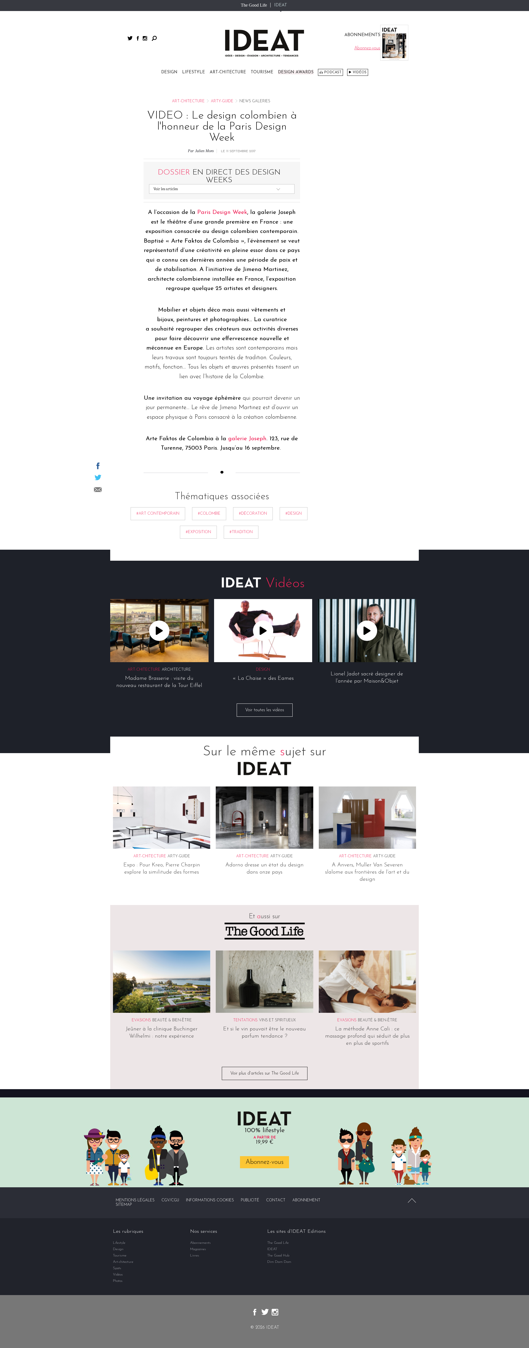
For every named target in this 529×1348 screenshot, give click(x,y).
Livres (194, 1255)
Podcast (332, 72)
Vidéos (359, 72)
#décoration (253, 514)
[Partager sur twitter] (98, 477)
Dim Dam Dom (279, 1262)
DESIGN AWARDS (296, 72)
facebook (137, 38)
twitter (130, 38)
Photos (118, 1281)
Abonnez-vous (264, 1162)
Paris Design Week (222, 212)
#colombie (209, 514)
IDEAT (280, 5)
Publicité (250, 1200)
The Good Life (254, 5)
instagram (145, 38)
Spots (117, 1268)
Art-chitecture (228, 72)
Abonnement (306, 1200)
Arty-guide (222, 101)
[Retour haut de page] (412, 1200)
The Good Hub (278, 1255)
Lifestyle (193, 72)
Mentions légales (135, 1200)
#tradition (241, 532)
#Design (293, 514)
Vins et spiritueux (277, 1021)
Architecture (176, 670)
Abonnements (200, 1243)
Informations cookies (210, 1200)
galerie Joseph (247, 439)
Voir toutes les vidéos (264, 710)
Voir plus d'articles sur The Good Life (264, 1074)
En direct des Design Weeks (219, 176)
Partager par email (98, 489)
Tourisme (262, 72)
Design (169, 72)
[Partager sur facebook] (98, 466)
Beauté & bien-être (172, 1021)
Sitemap (124, 1205)
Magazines (198, 1249)
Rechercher (154, 38)
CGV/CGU (170, 1200)
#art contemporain (157, 514)
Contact (275, 1200)
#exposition (198, 532)
